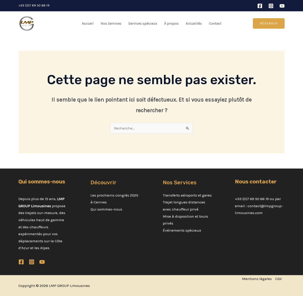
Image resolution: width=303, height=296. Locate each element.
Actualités (194, 23)
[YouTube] (282, 5)
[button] (269, 23)
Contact (215, 23)
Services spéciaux (142, 23)
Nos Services (111, 23)
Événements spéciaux (182, 230)
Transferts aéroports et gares (187, 195)
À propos (171, 23)
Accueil (88, 23)
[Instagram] (270, 5)
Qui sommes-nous (106, 209)
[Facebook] (259, 5)
